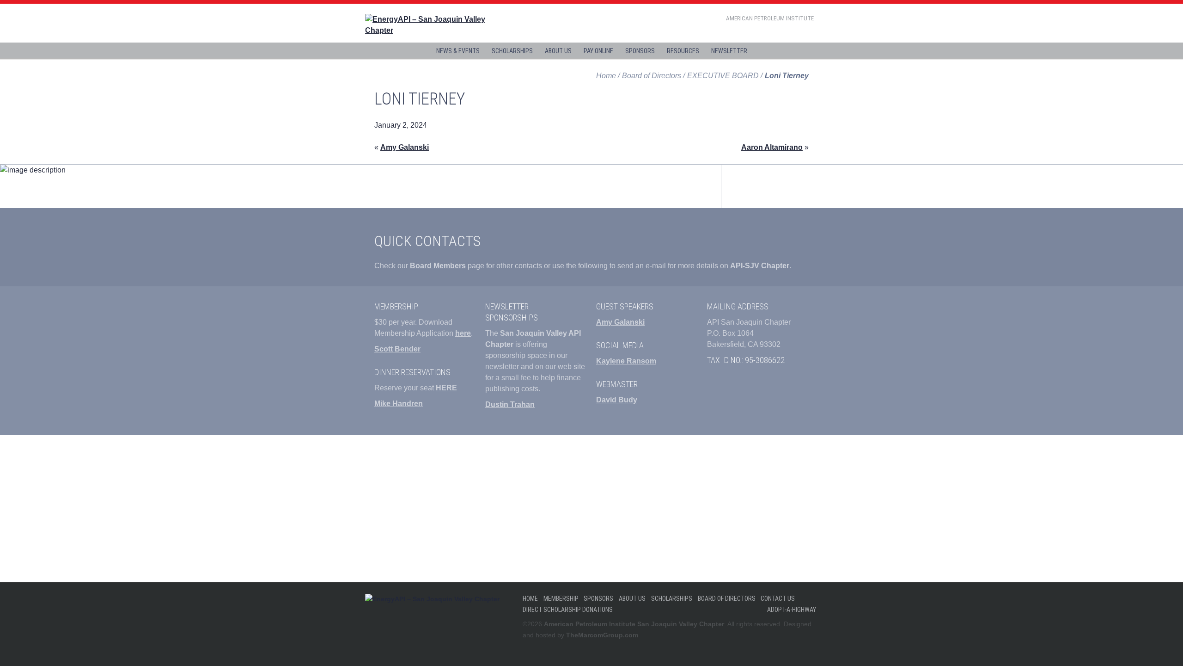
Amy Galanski (404, 147)
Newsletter (729, 51)
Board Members (438, 266)
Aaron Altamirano (772, 147)
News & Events (458, 51)
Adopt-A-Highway (791, 609)
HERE (446, 388)
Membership (561, 598)
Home (606, 76)
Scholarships (512, 51)
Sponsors (640, 51)
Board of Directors (727, 598)
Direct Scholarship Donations (568, 609)
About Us (558, 51)
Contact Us (778, 598)
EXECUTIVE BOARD (723, 76)
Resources (683, 51)
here (463, 333)
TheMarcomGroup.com (602, 635)
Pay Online (598, 51)
